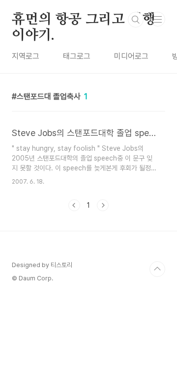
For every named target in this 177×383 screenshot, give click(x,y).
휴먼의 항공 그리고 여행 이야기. (83, 20)
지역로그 (25, 56)
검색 (135, 19)
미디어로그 (131, 56)
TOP (157, 269)
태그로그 (76, 56)
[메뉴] (157, 19)
